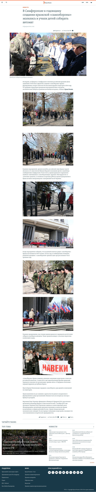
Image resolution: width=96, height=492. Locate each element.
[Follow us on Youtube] (56, 472)
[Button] (57, 31)
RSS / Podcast (5, 483)
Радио (3, 480)
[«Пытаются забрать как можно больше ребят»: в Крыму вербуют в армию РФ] (24, 442)
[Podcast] (77, 472)
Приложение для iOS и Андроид (10, 474)
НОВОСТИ (53, 427)
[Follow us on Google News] (63, 472)
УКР (83, 2)
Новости (25, 7)
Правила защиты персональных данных (35, 486)
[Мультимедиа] (91, 3)
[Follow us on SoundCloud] (70, 472)
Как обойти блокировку (8, 486)
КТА (87, 2)
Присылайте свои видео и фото (10, 471)
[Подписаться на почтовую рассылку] (81, 472)
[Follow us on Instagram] (60, 472)
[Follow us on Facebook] (49, 472)
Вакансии (27, 483)
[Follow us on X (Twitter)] (53, 472)
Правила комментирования (32, 474)
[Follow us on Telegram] (67, 472)
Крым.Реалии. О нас (30, 471)
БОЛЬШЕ (92, 462)
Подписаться (5, 477)
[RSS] (74, 472)
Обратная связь (29, 480)
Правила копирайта (30, 477)
